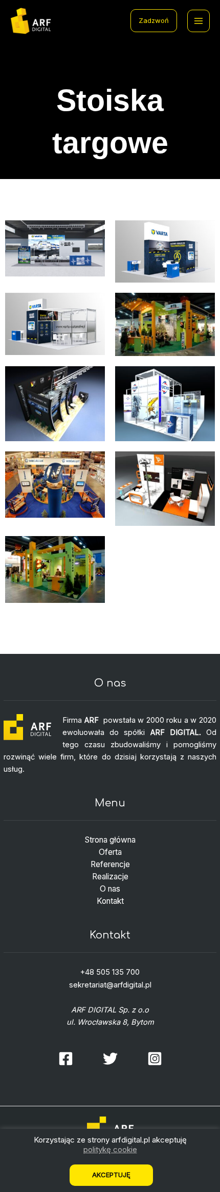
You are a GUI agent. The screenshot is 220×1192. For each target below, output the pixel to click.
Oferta (110, 852)
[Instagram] (155, 1058)
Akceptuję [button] (111, 1175)
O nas (110, 889)
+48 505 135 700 (110, 972)
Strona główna (110, 840)
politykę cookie (110, 1149)
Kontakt (110, 901)
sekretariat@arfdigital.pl (110, 985)
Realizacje (110, 876)
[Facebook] (66, 1058)
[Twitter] (110, 1058)
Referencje (110, 864)
